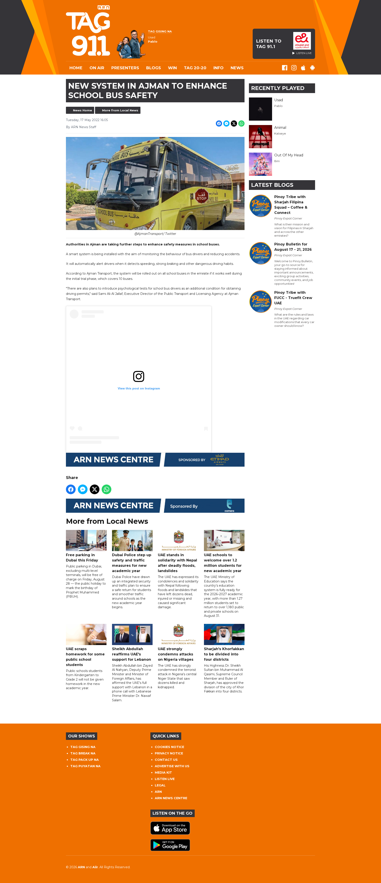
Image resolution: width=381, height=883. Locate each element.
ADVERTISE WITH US (172, 766)
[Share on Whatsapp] (241, 123)
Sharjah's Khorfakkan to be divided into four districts (224, 654)
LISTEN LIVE (165, 779)
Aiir (95, 867)
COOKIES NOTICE (169, 747)
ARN (158, 792)
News (237, 67)
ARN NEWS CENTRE (171, 798)
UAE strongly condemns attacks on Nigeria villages (175, 654)
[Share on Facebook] (219, 123)
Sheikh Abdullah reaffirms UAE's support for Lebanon (131, 654)
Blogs (153, 67)
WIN (172, 67)
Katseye (280, 133)
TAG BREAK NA (82, 753)
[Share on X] (234, 123)
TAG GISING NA (82, 747)
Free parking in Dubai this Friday (82, 557)
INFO (218, 67)
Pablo (278, 106)
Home (75, 67)
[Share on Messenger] (226, 123)
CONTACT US (166, 760)
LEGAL (160, 785)
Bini (277, 161)
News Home (82, 110)
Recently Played (277, 88)
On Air (97, 67)
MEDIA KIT (163, 772)
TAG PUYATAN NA (85, 766)
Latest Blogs (272, 185)
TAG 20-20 (195, 67)
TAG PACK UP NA (84, 760)
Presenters (125, 67)
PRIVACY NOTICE (169, 753)
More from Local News (120, 110)
